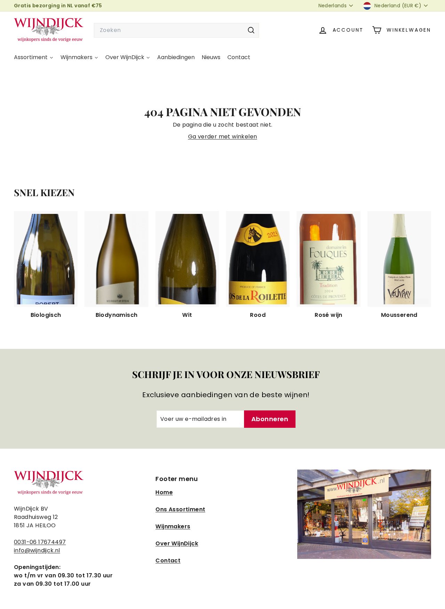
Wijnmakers (172, 526)
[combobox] (176, 30)
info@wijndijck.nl (37, 550)
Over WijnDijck (176, 543)
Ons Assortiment (180, 509)
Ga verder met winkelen (222, 137)
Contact (167, 560)
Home (164, 492)
